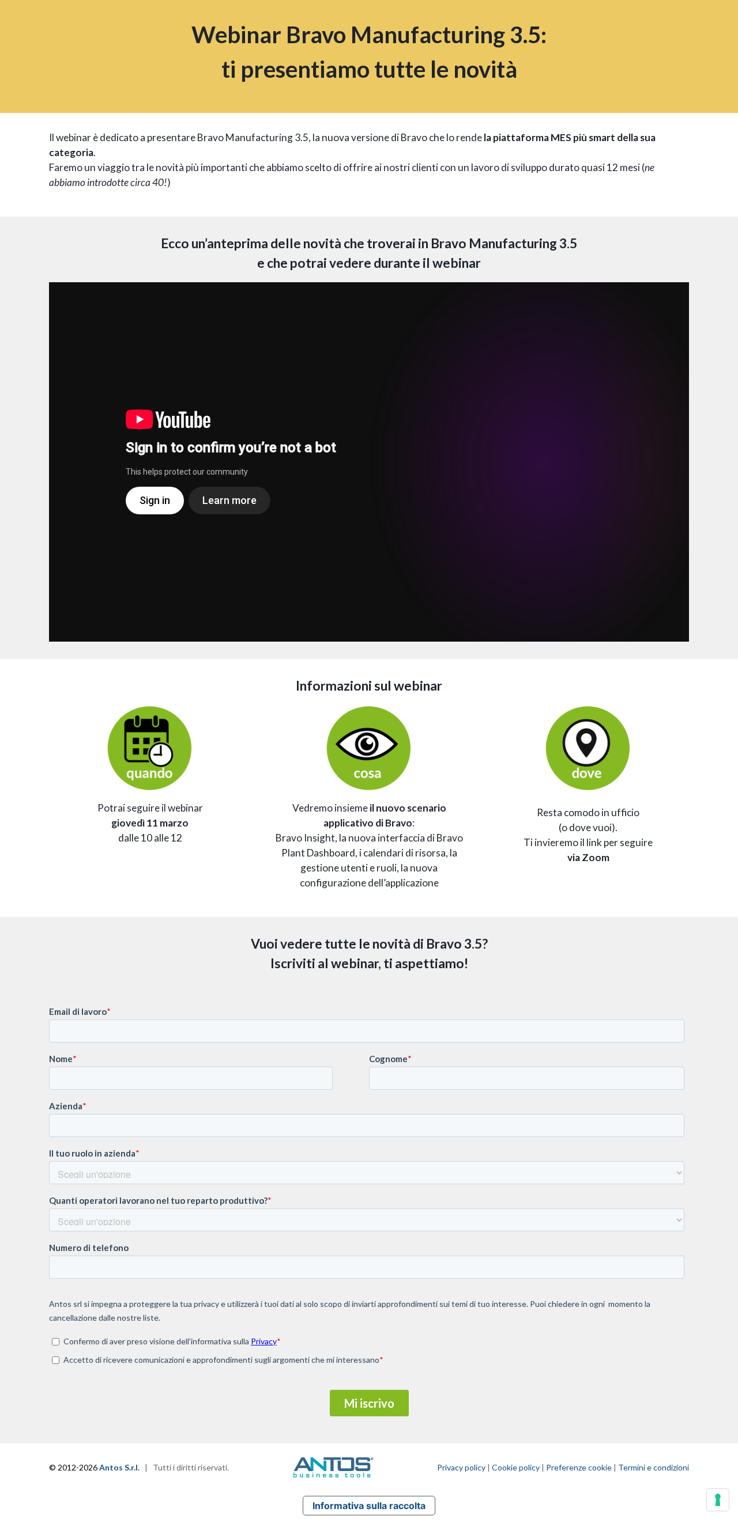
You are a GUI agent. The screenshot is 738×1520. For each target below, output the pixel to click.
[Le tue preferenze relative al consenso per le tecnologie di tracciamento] (718, 1500)
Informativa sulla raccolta (369, 1505)
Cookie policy (516, 1467)
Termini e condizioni (653, 1467)
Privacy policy (461, 1467)
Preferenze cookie (579, 1467)
